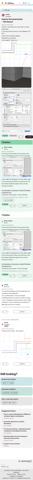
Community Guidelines (16, 476)
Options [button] (30, 9)
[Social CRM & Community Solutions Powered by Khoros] (4, 466)
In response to (11, 319)
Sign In (30, 3)
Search (19, 3)
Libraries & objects (8, 418)
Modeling (6, 446)
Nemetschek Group (25, 478)
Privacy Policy (11, 474)
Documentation (8, 425)
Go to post (9, 200)
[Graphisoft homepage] (25, 461)
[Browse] (2, 3)
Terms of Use (21, 474)
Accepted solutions (10, 393)
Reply (25, 205)
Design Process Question (12, 443)
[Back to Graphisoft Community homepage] (9, 3)
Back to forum (8, 383)
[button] (19, 137)
